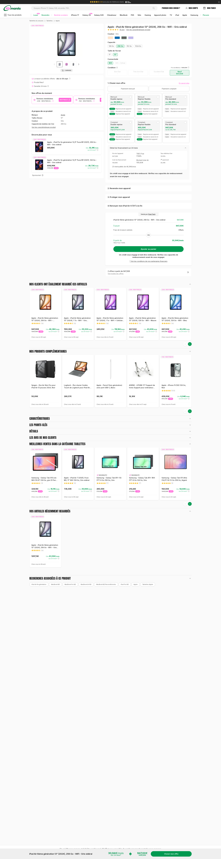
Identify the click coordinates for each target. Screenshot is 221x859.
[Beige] (110, 37)
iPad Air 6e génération (39, 584)
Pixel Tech (151, 214)
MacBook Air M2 (86, 584)
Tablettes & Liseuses (36, 21)
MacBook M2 (55, 584)
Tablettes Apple (147, 584)
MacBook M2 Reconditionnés (106, 584)
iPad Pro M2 (125, 584)
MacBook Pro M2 (70, 584)
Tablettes (49, 21)
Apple (58, 21)
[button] (78, 64)
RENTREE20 (64, 100)
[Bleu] (117, 37)
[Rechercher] (154, 8)
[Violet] (131, 37)
